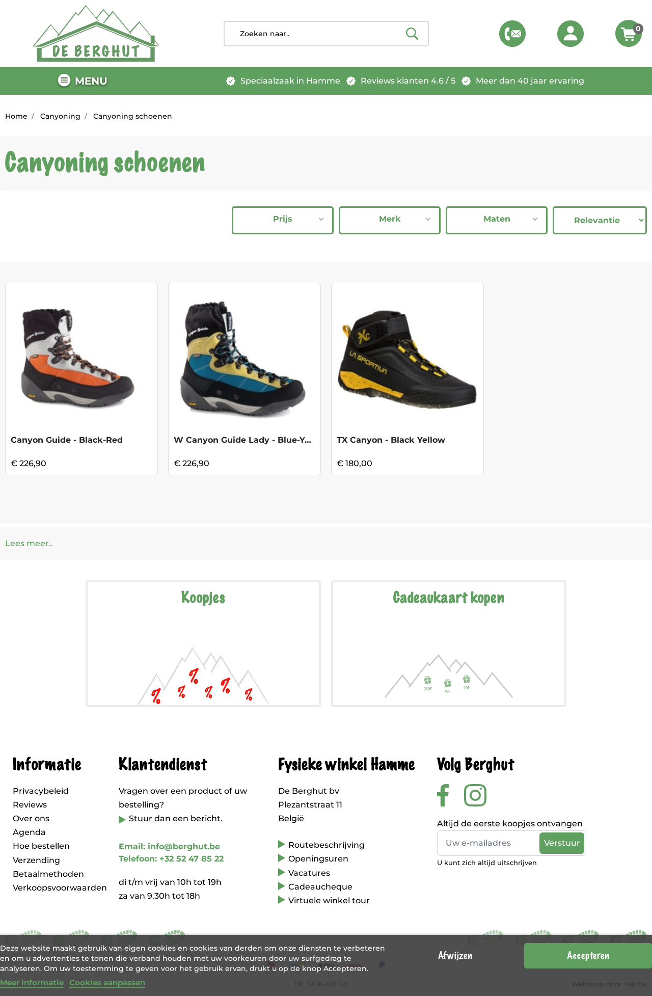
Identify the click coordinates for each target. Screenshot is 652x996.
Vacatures (309, 873)
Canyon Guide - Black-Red (67, 440)
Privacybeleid (41, 791)
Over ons (31, 818)
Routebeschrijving (326, 845)
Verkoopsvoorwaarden (60, 888)
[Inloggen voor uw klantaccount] (570, 33)
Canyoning (60, 116)
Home (16, 116)
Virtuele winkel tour (329, 900)
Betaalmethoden (48, 874)
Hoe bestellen (41, 846)
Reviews (30, 805)
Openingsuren (318, 859)
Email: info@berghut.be (169, 846)
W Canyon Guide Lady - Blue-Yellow (251, 440)
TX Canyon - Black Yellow (391, 440)
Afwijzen (455, 956)
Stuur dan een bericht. (176, 818)
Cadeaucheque (320, 887)
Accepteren (588, 956)
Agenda (29, 832)
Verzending (36, 860)
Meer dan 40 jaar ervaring (530, 81)
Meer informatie (32, 982)
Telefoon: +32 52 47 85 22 (171, 859)
